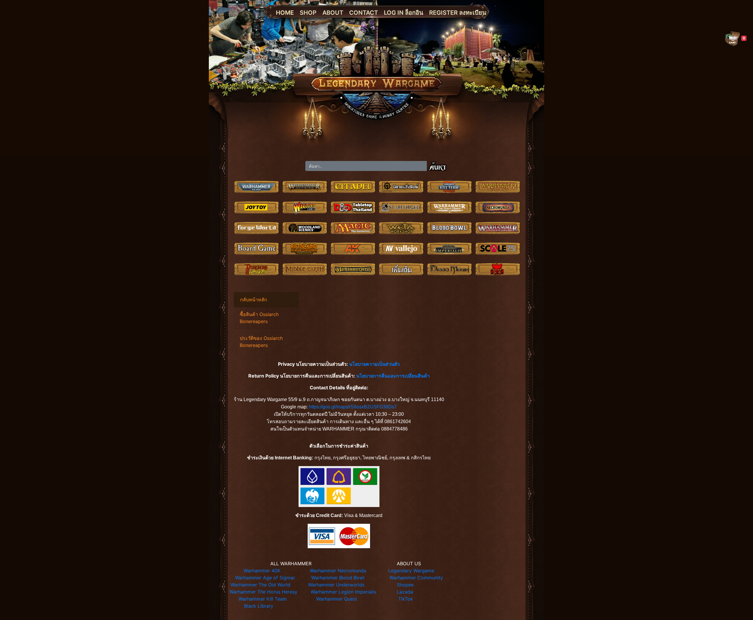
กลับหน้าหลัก (253, 299)
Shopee (405, 585)
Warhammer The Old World (260, 585)
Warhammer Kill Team (263, 599)
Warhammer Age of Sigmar (265, 578)
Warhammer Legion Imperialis (343, 592)
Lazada (405, 592)
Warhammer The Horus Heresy (263, 592)
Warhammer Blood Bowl (337, 578)
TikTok (405, 599)
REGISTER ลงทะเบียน (457, 12)
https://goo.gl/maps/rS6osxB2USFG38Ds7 (353, 406)
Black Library (258, 606)
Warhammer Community (416, 578)
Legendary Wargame (411, 571)
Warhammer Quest (336, 599)
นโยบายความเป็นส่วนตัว (374, 364)
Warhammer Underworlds (336, 585)
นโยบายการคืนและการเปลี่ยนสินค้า (393, 376)
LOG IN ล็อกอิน (403, 12)
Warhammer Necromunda (338, 571)
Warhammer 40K (262, 571)
